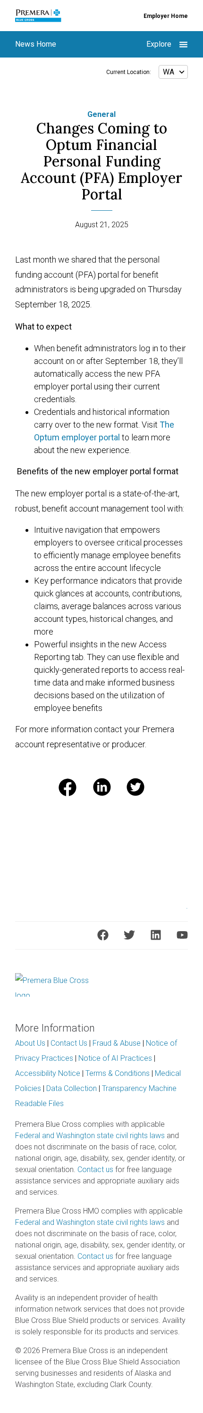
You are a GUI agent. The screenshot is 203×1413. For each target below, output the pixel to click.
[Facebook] (103, 935)
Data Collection (71, 1088)
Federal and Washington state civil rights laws (90, 1135)
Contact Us (69, 1043)
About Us (30, 1043)
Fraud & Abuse (117, 1043)
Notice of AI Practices (115, 1058)
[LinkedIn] (155, 935)
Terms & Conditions (117, 1073)
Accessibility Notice (47, 1073)
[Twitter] (129, 935)
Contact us (95, 1169)
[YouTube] (182, 935)
